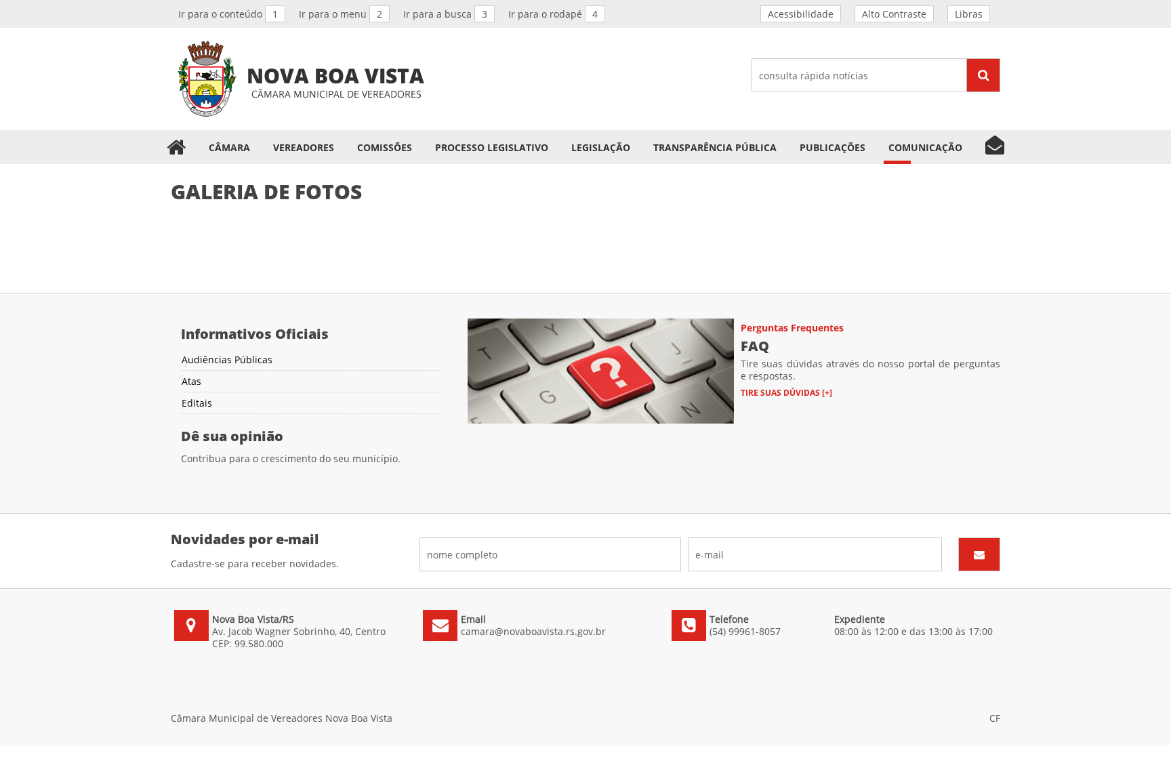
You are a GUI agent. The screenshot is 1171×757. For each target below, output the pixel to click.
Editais (197, 402)
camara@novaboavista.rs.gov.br (533, 631)
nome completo (550, 554)
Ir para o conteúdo (228, 13)
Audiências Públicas (227, 359)
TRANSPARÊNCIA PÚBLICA (715, 147)
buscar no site (876, 75)
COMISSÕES (384, 147)
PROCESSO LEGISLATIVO (491, 147)
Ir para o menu (340, 13)
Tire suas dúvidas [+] (786, 392)
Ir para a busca (445, 13)
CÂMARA (229, 147)
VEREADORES (303, 147)
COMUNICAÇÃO (925, 147)
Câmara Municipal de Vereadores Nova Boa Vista (301, 79)
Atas (191, 381)
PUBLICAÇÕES (832, 147)
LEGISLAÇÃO (600, 147)
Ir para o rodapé (553, 13)
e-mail (815, 554)
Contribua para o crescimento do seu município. (290, 458)
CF (994, 718)
